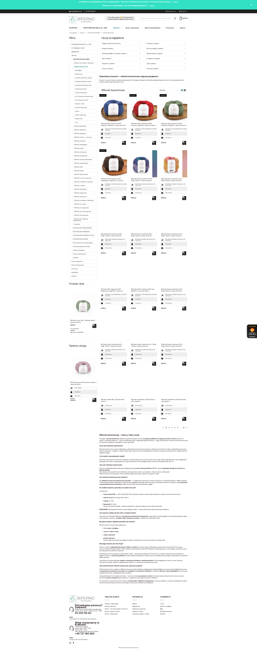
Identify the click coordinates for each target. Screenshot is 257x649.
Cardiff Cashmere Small (83, 81)
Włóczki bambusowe (81, 174)
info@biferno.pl (76, 11)
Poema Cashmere (81, 107)
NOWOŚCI (74, 272)
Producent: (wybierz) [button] (153, 43)
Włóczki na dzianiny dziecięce (84, 200)
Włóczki (73, 55)
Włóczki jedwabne (80, 126)
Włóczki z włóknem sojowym (83, 182)
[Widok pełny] (185, 90)
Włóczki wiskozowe (80, 196)
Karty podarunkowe (79, 254)
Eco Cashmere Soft (81, 100)
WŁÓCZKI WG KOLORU (80, 239)
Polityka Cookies (137, 611)
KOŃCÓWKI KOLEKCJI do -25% (81, 44)
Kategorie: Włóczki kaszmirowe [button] (111, 43)
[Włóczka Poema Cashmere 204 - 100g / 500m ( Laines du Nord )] (173, 274)
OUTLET (74, 276)
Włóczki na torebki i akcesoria (84, 63)
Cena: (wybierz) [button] (151, 63)
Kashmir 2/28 (79, 104)
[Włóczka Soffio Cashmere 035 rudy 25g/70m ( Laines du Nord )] (143, 274)
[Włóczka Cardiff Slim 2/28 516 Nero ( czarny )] (113, 385)
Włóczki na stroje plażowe (82, 211)
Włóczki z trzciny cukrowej (82, 178)
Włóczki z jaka (78, 148)
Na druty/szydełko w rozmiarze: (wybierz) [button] (114, 53)
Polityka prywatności (139, 609)
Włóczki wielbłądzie (80, 145)
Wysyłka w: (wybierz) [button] (108, 63)
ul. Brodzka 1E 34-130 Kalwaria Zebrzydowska (82, 619)
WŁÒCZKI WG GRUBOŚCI (81, 232)
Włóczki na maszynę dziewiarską (80, 219)
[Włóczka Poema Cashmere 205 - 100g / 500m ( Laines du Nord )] (143, 219)
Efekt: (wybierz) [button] (106, 58)
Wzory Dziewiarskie (77, 265)
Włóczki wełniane (80, 141)
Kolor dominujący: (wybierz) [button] (155, 48)
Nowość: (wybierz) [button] (107, 68)
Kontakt (162, 614)
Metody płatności (110, 606)
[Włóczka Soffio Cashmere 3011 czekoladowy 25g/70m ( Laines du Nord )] (113, 164)
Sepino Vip (78, 119)
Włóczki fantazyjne (80, 189)
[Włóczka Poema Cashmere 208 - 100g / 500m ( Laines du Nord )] (143, 164)
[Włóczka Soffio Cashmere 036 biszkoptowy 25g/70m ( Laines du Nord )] (113, 274)
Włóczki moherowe (80, 152)
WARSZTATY (75, 52)
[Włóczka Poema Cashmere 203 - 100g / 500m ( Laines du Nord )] (173, 219)
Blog (161, 609)
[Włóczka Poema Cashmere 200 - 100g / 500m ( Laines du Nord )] (173, 329)
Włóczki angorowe (80, 130)
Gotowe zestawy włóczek (81, 246)
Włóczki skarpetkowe (81, 163)
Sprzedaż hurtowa (166, 611)
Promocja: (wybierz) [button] (153, 68)
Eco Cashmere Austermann (84, 96)
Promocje (74, 269)
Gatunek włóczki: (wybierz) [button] (155, 53)
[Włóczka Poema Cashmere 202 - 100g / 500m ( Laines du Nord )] (113, 329)
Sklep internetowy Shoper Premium (128, 647)
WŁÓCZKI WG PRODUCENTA (82, 228)
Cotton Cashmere (81, 93)
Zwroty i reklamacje (111, 614)
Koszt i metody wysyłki (112, 611)
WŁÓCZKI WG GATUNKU (81, 59)
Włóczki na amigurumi (81, 208)
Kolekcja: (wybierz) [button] (107, 48)
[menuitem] (74, 27)
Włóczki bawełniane (80, 156)
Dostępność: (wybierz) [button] (153, 58)
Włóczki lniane (79, 171)
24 (183, 428)
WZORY (75, 258)
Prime (77, 111)
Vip (76, 122)
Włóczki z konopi (79, 185)
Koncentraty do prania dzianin (83, 243)
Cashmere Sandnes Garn (83, 85)
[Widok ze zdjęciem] (182, 90)
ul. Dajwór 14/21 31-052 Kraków (78, 639)
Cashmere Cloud (80, 89)
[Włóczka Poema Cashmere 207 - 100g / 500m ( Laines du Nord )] (173, 164)
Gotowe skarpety (79, 250)
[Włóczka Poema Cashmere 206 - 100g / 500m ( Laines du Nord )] (113, 219)
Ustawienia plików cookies (140, 614)
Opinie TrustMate (165, 606)
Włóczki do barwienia (81, 215)
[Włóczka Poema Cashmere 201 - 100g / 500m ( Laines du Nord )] (143, 329)
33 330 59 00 (90, 11)
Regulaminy (136, 606)
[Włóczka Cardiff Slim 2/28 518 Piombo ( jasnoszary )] (173, 385)
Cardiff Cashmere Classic (83, 78)
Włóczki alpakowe (80, 133)
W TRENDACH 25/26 (78, 48)
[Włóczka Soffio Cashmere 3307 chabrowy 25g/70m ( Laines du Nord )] (113, 109)
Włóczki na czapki (80, 204)
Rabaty (134, 604)
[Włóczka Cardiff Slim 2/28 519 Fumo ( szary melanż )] (143, 385)
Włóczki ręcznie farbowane (83, 159)
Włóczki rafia (78, 167)
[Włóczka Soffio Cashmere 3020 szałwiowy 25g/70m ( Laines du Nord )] (173, 109)
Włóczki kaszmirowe (81, 67)
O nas (162, 604)
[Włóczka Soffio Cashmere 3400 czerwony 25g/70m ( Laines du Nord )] (143, 109)
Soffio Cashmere (80, 115)
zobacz (175, 2)
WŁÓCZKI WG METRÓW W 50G (83, 235)
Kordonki (77, 224)
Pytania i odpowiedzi (111, 604)
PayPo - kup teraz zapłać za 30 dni (116, 609)
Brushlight (78, 70)
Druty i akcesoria (76, 261)
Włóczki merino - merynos (83, 137)
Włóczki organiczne (80, 193)
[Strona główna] (81, 19)
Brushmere (78, 74)
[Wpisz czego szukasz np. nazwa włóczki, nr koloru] (174, 18)
